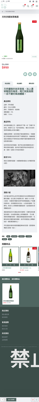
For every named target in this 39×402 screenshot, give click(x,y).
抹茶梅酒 (14, 236)
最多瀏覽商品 (16, 279)
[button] (20, 272)
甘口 (10, 239)
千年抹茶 (28, 236)
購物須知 (31, 83)
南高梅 (4, 239)
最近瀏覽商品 (6, 279)
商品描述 (7, 83)
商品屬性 (19, 83)
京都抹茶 (21, 236)
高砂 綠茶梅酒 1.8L (25, 268)
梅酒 (8, 236)
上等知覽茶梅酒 (6, 268)
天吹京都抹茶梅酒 (8, 301)
